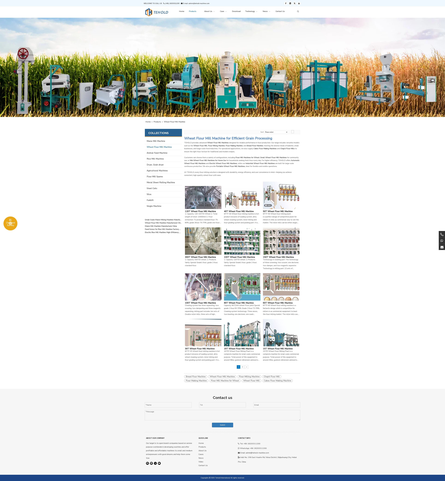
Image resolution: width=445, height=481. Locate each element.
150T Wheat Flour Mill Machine (278, 257)
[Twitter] (294, 3)
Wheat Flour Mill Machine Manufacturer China (163, 223)
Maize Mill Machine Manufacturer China (161, 226)
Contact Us (203, 465)
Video (201, 461)
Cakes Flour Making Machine (277, 380)
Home (201, 443)
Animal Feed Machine (157, 152)
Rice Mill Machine (155, 158)
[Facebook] (285, 3)
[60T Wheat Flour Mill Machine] (281, 291)
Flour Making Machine (196, 380)
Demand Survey (10, 224)
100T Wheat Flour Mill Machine (200, 303)
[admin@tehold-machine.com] (441, 247)
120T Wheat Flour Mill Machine (200, 211)
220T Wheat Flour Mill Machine (239, 257)
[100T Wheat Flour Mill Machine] (203, 291)
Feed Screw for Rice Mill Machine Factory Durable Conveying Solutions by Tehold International (163, 229)
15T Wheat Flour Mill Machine (278, 348)
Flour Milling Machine (249, 376)
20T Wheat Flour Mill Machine (239, 348)
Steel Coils (152, 188)
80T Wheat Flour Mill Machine (239, 303)
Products (202, 447)
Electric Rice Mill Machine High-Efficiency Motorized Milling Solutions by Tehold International (163, 232)
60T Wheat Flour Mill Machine (278, 303)
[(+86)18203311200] (441, 234)
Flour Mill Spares (155, 176)
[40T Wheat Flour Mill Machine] (242, 199)
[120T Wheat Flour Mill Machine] (203, 199)
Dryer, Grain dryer (155, 164)
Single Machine (154, 206)
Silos (149, 194)
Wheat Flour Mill (251, 380)
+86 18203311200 (258, 448)
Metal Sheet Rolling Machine (161, 182)
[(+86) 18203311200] (441, 240)
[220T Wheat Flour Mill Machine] (242, 245)
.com (207, 3)
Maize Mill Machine (156, 141)
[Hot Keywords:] (298, 11)
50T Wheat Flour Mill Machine (278, 211)
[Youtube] (299, 3)
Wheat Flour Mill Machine (159, 147)
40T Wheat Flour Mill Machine (239, 211)
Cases (201, 454)
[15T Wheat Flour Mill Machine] (281, 337)
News (201, 458)
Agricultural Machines (157, 170)
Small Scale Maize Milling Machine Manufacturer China (163, 219)
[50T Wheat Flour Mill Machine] (281, 199)
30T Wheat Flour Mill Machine (200, 348)
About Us (203, 450)
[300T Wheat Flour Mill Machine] (203, 245)
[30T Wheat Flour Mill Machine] (203, 337)
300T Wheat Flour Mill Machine (200, 257)
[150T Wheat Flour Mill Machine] (281, 245)
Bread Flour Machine (196, 376)
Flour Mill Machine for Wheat (225, 380)
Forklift (150, 200)
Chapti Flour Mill (272, 376)
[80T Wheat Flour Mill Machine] (242, 291)
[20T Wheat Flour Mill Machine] (242, 337)
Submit (222, 425)
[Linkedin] (290, 3)
